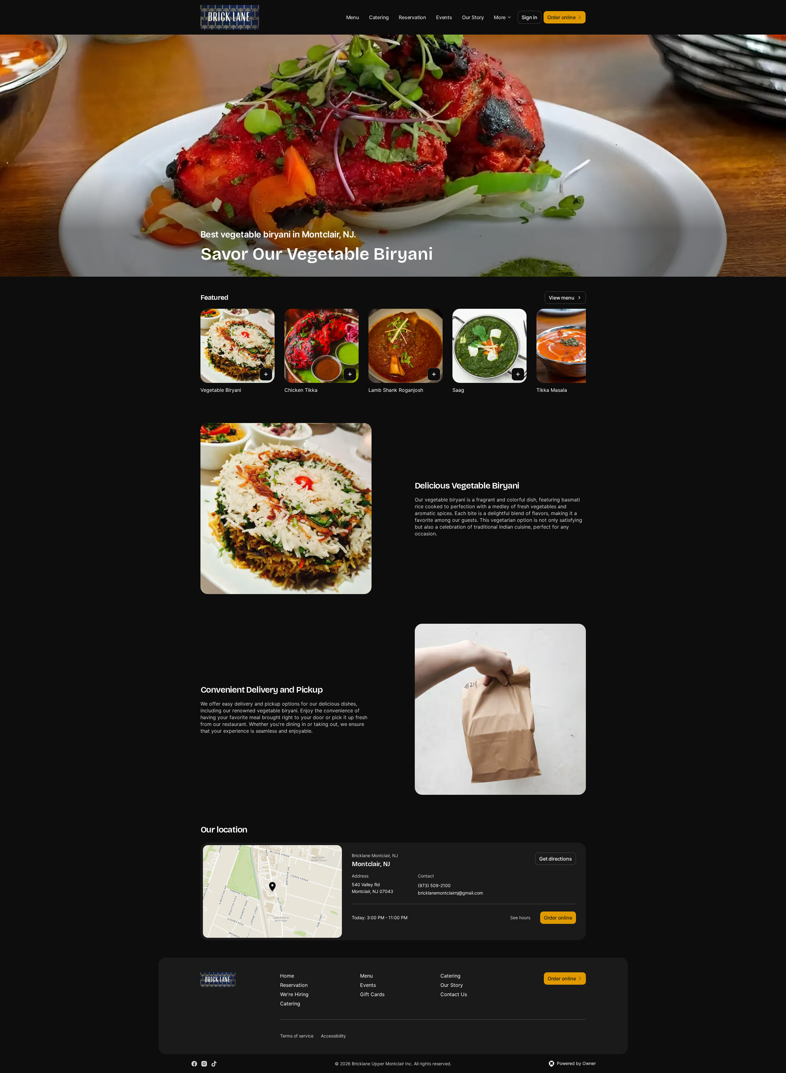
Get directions (555, 859)
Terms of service (296, 1035)
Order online (558, 918)
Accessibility (333, 1035)
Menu (352, 17)
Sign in (529, 17)
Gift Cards (372, 994)
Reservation (412, 17)
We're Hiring (294, 994)
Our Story (473, 17)
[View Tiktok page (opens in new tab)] (214, 1063)
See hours (520, 917)
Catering (379, 17)
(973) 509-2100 (434, 886)
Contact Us (453, 994)
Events (444, 17)
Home (287, 976)
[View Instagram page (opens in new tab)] (204, 1063)
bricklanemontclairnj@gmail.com (450, 893)
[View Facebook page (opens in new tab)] (194, 1063)
